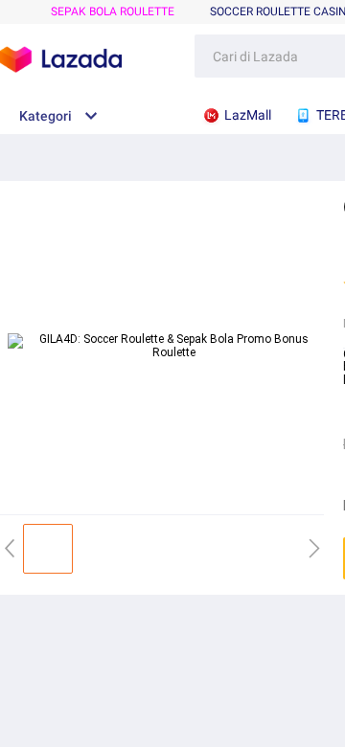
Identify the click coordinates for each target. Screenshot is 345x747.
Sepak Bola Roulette (112, 11)
